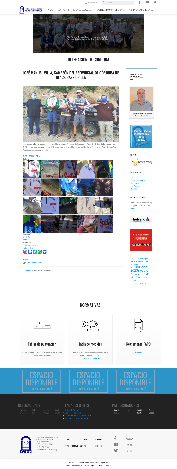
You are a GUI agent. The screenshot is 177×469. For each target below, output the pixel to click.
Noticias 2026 (138, 279)
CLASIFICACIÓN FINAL (32, 156)
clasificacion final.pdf (33, 262)
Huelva (57, 410)
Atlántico (96, 359)
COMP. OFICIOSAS (71, 446)
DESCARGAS (99, 439)
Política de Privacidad (74, 466)
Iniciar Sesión (92, 3)
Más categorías (146, 283)
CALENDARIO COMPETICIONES (111, 10)
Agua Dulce (134, 178)
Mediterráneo (86, 359)
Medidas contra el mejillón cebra (77, 418)
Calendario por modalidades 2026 (78, 415)
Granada (23, 413)
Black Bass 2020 (29, 245)
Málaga (46, 413)
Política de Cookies (103, 466)
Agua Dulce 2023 (137, 258)
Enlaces (133, 208)
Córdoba (46, 410)
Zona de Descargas (83, 10)
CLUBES (67, 439)
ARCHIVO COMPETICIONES (141, 10)
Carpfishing (134, 186)
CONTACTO (98, 446)
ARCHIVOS (83, 446)
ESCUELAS (83, 439)
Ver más (138, 353)
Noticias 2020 (28, 248)
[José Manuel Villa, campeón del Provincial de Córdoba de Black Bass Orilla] (32, 169)
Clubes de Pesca (71, 410)
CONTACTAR (63, 10)
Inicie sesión (28, 270)
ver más (47, 356)
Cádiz (34, 410)
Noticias (26, 239)
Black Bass (27, 237)
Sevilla (57, 413)
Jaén (33, 413)
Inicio (50, 10)
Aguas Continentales (138, 180)
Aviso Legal (89, 466)
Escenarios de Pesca (73, 413)
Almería (23, 410)
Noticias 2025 (140, 275)
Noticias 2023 (138, 269)
